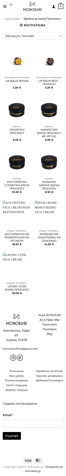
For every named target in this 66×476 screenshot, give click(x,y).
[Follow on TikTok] (20, 358)
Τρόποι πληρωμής (16, 385)
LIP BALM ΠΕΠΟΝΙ (17, 81)
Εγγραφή (12, 436)
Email (8, 415)
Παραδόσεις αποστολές (49, 371)
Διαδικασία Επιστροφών (49, 380)
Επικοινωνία (16, 371)
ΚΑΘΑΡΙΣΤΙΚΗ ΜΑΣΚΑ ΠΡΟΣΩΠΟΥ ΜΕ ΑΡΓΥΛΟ (49, 133)
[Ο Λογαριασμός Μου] (54, 6)
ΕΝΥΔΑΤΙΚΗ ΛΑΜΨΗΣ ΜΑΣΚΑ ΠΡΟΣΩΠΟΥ (49, 185)
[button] (5, 6)
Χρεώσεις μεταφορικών (49, 375)
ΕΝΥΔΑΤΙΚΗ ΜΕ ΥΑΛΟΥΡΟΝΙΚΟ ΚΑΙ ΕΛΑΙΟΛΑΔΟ (49, 237)
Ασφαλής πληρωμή (17, 390)
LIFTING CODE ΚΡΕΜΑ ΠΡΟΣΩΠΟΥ (17, 288)
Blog (49, 333)
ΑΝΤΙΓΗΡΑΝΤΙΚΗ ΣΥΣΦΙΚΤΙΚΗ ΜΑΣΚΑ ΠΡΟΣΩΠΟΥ (17, 185)
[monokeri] (32, 6)
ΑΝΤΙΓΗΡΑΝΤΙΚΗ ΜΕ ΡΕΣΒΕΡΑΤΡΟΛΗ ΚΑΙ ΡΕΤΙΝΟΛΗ (17, 237)
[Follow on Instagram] (13, 358)
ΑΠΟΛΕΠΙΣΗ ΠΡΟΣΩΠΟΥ (17, 131)
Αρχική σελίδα (12, 18)
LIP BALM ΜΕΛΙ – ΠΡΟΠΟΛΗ (49, 82)
